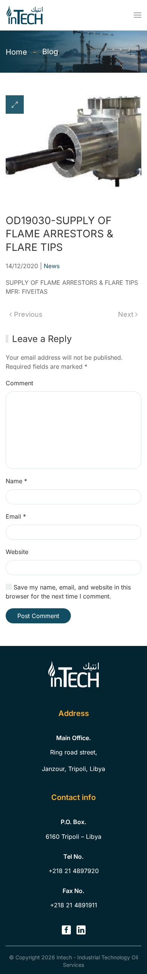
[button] (137, 15)
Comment (19, 383)
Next (125, 314)
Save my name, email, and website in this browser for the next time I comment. (68, 591)
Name (16, 481)
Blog (50, 51)
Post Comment (38, 616)
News (52, 266)
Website (17, 552)
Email (16, 516)
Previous (28, 314)
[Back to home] (24, 15)
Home (16, 51)
